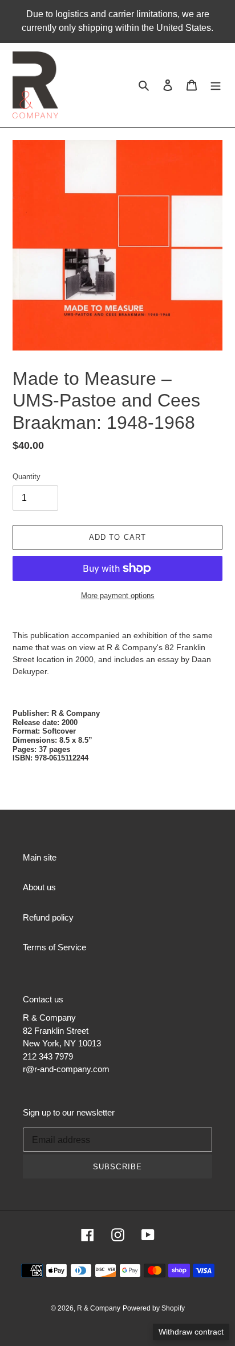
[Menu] (216, 85)
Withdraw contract (191, 1331)
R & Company (98, 1308)
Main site (39, 857)
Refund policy (48, 917)
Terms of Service (54, 947)
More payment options (118, 595)
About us (39, 887)
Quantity (26, 476)
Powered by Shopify (154, 1308)
